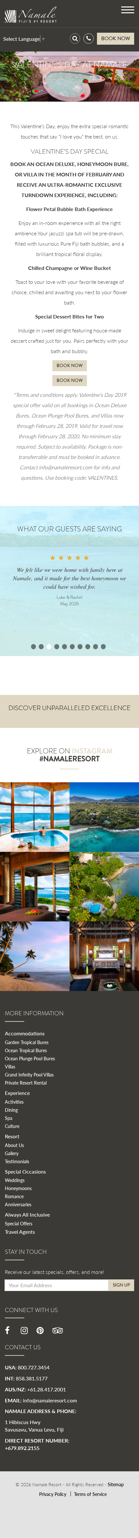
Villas (10, 1066)
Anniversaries (18, 1204)
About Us (14, 1145)
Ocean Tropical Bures (26, 1050)
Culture (12, 1126)
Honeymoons (18, 1188)
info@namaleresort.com (50, 1400)
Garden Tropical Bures (26, 1042)
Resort (12, 1136)
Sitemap (116, 1484)
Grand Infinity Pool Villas (29, 1074)
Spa (8, 1118)
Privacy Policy (52, 1494)
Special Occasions (25, 1171)
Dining (11, 1110)
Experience (17, 1093)
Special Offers (18, 1223)
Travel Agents (20, 1231)
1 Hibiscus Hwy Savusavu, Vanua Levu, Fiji (34, 1425)
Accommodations (25, 1033)
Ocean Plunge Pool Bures (30, 1058)
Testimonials (17, 1161)
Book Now (70, 365)
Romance (14, 1196)
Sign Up (121, 1285)
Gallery (11, 1153)
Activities (14, 1101)
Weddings (15, 1180)
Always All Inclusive (27, 1214)
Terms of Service (90, 1494)
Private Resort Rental (26, 1082)
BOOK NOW (115, 38)
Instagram (92, 751)
